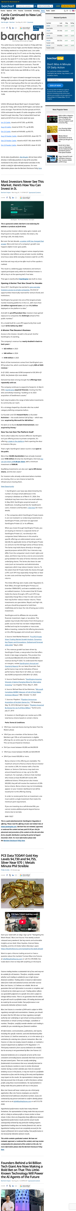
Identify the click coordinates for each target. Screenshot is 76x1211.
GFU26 (48, 45)
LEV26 (48, 36)
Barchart (12, 22)
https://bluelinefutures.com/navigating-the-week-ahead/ (22, 949)
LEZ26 (48, 26)
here (40, 168)
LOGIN (58, 6)
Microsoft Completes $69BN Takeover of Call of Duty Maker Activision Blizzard (24, 692)
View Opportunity (7, 486)
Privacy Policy (61, 97)
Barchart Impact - (6, 192)
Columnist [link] (30, 22)
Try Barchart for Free (68, 6)
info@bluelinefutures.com (12, 959)
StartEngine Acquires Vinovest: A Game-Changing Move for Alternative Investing (23, 682)
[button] (74, 11)
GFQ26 (48, 40)
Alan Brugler (24, 157)
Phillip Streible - (5, 870)
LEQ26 (48, 31)
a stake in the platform (15, 441)
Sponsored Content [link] (35, 192)
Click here (31, 508)
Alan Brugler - (5, 22)
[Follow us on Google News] (24, 28)
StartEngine (9, 390)
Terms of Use (51, 97)
